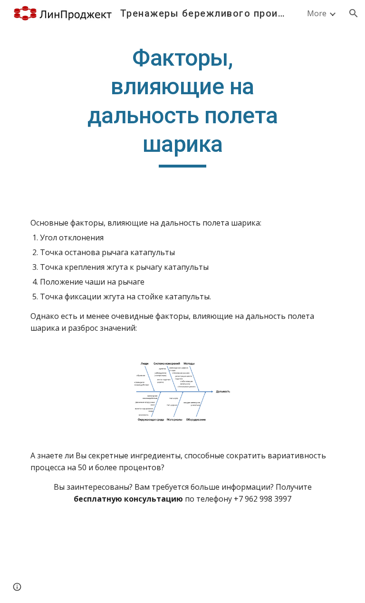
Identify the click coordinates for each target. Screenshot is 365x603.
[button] (353, 13)
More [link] (317, 13)
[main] (182, 105)
